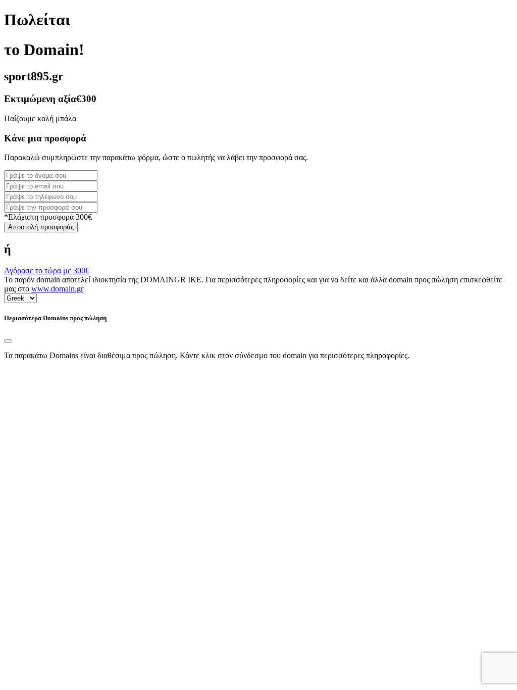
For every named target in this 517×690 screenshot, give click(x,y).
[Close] (8, 340)
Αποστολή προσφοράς (41, 227)
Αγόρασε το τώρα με (46, 270)
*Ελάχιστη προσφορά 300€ (48, 217)
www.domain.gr (57, 288)
